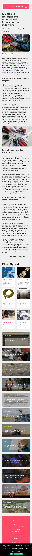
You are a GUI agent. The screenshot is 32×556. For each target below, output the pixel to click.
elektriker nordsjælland (17, 65)
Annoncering (16, 542)
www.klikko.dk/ (17, 534)
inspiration (5, 31)
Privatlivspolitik (18, 553)
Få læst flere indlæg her (16, 257)
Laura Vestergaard (18, 29)
